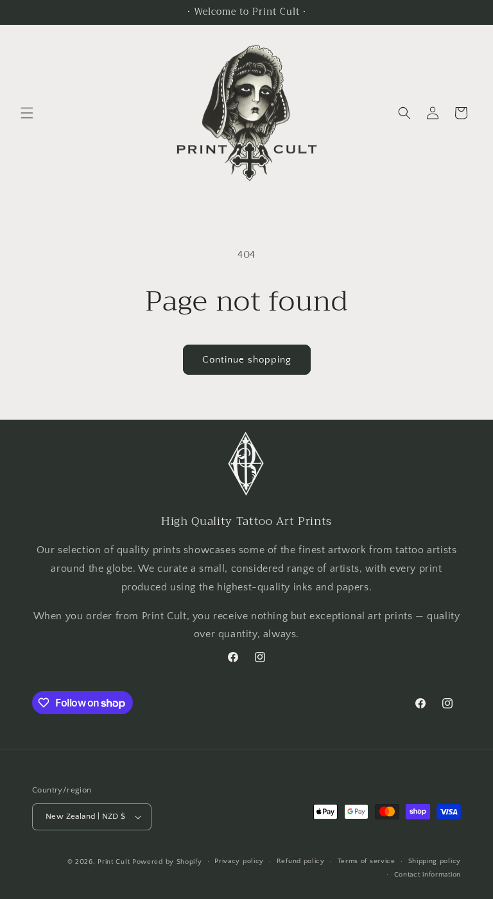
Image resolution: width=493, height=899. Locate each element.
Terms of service (366, 861)
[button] (27, 113)
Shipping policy (435, 861)
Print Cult (114, 862)
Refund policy (301, 861)
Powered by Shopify (167, 862)
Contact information (427, 874)
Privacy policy (239, 861)
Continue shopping (246, 359)
